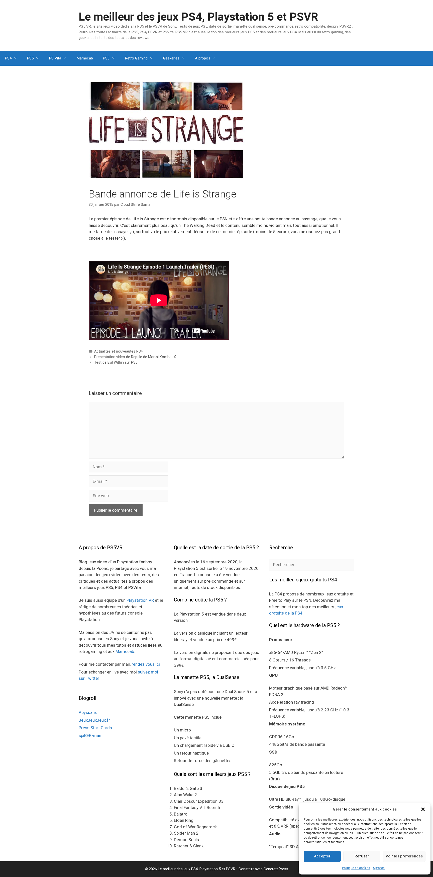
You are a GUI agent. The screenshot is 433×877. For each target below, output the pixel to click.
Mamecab (85, 58)
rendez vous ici (146, 664)
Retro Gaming (136, 58)
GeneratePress (276, 869)
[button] (422, 809)
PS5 (30, 58)
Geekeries (171, 58)
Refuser (362, 856)
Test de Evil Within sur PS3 (116, 362)
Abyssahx (88, 712)
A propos (379, 868)
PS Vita (55, 58)
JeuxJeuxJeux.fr (94, 720)
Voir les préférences (404, 856)
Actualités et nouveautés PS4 (118, 351)
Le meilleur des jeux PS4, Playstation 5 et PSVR (198, 16)
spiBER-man (90, 735)
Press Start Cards (95, 727)
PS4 (8, 58)
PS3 (106, 58)
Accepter (322, 856)
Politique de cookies (356, 868)
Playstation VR (140, 600)
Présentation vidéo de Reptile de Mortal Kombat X (135, 357)
